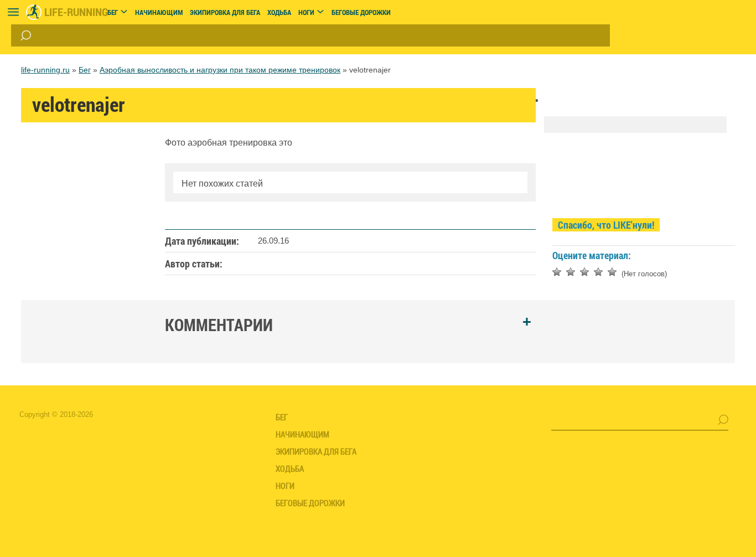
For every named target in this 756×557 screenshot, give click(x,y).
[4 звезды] (598, 271)
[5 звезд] (612, 271)
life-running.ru (45, 69)
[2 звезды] (570, 271)
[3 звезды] (584, 271)
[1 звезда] (556, 271)
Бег (85, 69)
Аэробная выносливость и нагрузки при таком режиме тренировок (220, 69)
